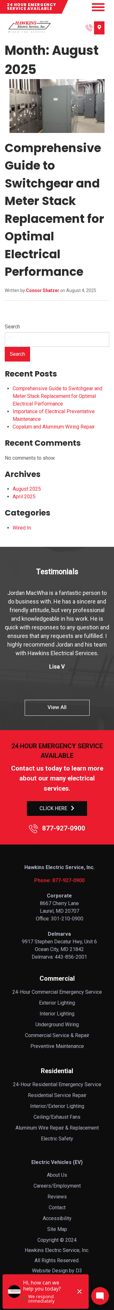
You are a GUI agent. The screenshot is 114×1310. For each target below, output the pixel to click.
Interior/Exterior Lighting (57, 1106)
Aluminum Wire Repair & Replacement (57, 1128)
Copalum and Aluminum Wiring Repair (54, 427)
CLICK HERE (53, 808)
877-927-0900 (63, 828)
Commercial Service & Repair (57, 1035)
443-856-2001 (71, 957)
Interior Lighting (57, 1014)
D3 (79, 1271)
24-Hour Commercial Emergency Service (57, 992)
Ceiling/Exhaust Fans (57, 1117)
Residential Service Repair (57, 1095)
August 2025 (27, 489)
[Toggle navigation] (98, 7)
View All (57, 707)
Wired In (22, 528)
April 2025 (24, 497)
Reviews (57, 1197)
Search (12, 327)
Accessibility (57, 1218)
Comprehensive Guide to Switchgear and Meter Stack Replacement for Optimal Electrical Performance (57, 396)
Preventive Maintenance (57, 1046)
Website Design (50, 1271)
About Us (57, 1175)
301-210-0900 (67, 919)
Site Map (57, 1229)
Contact (57, 1207)
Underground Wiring (57, 1024)
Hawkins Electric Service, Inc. (57, 1250)
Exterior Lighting (57, 1003)
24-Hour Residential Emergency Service (57, 1084)
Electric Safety (57, 1139)
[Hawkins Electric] (29, 26)
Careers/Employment (57, 1186)
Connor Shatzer (42, 290)
